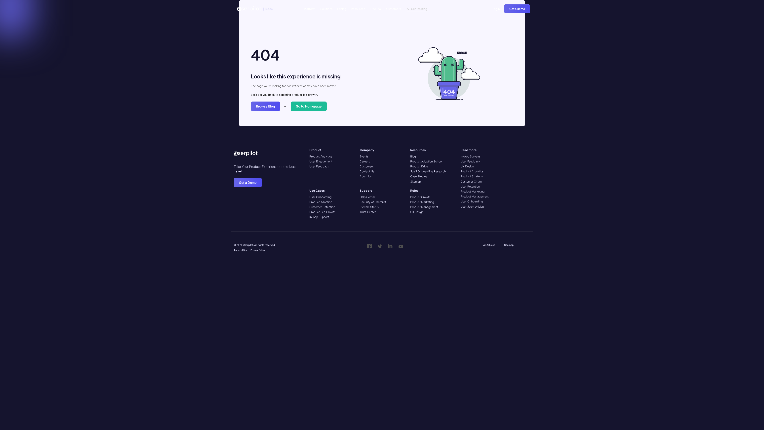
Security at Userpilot (373, 202)
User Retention (470, 186)
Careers (365, 161)
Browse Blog (265, 106)
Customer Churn (471, 181)
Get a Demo (517, 9)
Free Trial (375, 9)
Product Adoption (320, 202)
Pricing (341, 9)
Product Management (424, 207)
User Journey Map (472, 206)
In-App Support (319, 217)
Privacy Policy (257, 250)
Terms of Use (240, 250)
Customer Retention (322, 207)
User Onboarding (320, 197)
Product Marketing (422, 202)
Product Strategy (472, 176)
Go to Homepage (309, 106)
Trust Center (368, 212)
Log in (496, 9)
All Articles (489, 244)
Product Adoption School (426, 161)
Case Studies (418, 176)
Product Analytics (320, 156)
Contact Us (367, 171)
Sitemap (415, 181)
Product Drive (419, 166)
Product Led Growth (322, 212)
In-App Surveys (470, 156)
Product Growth (420, 197)
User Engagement (320, 161)
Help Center (367, 197)
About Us (366, 176)
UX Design (417, 212)
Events (364, 156)
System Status (369, 207)
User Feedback (319, 166)
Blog (413, 156)
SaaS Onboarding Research (428, 171)
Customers (393, 9)
